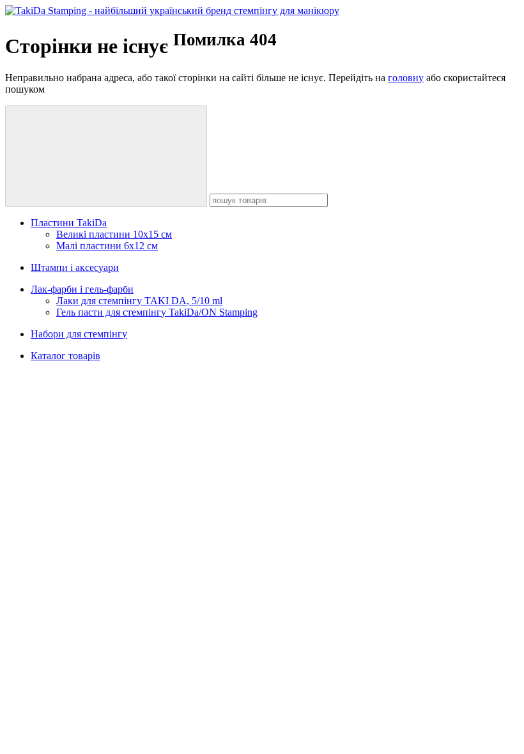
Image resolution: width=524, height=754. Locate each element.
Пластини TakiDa (69, 222)
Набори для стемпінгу (79, 333)
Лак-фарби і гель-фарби (82, 289)
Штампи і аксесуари (75, 267)
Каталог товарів (65, 355)
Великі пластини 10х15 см (114, 234)
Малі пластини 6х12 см (107, 245)
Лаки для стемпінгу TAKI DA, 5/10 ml (139, 300)
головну (406, 77)
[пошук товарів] (106, 156)
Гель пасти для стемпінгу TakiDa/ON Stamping (157, 312)
